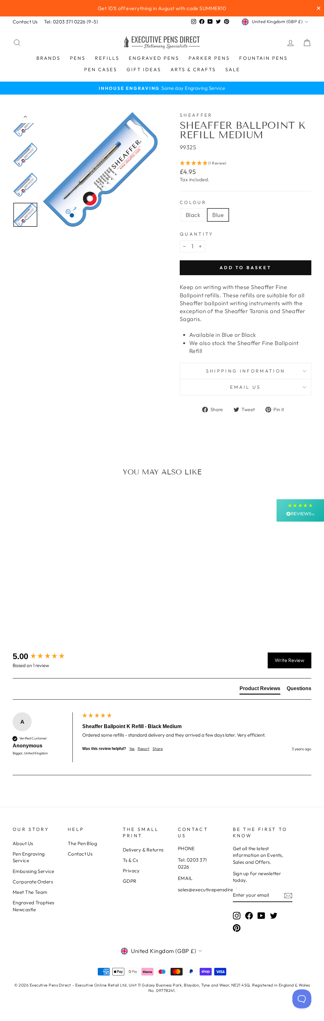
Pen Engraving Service (29, 857)
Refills (107, 58)
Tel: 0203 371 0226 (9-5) (71, 22)
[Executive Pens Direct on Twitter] (273, 915)
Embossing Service (33, 871)
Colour (193, 202)
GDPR (130, 881)
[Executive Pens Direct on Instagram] (236, 915)
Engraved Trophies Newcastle (33, 906)
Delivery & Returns (143, 850)
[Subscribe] (288, 895)
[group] (46, 656)
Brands (48, 58)
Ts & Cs (130, 860)
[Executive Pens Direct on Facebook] (249, 915)
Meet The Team (30, 892)
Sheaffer (196, 115)
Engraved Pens (154, 58)
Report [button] (143, 748)
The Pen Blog (82, 843)
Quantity (197, 234)
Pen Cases (100, 69)
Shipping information (245, 371)
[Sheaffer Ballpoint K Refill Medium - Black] (43, 613)
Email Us (245, 387)
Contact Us (25, 22)
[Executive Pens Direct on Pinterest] (236, 928)
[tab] (260, 690)
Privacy (131, 871)
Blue (218, 215)
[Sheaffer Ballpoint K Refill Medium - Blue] (52, 613)
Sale (232, 69)
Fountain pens (263, 58)
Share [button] (158, 748)
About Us (23, 843)
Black (193, 215)
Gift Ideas (144, 69)
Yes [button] (131, 748)
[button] (245, 163)
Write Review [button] (289, 660)
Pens (77, 58)
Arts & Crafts (193, 69)
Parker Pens (209, 58)
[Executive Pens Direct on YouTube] (261, 915)
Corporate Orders (33, 882)
